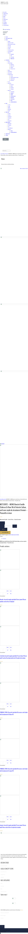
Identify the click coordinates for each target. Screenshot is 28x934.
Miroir (9, 70)
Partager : (1, 536)
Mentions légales (3, 915)
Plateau (12, 67)
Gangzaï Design (5, 13)
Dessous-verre (13, 68)
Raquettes (9, 118)
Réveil (12, 86)
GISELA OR (12, 54)
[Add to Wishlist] (2, 523)
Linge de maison (10, 74)
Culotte (9, 105)
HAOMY (12, 94)
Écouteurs (12, 84)
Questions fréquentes (4, 865)
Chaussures (9, 116)
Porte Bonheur (10, 51)
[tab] (15, 538)
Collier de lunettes (11, 50)
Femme (9, 113)
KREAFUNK (12, 97)
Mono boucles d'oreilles (15, 535)
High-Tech (9, 83)
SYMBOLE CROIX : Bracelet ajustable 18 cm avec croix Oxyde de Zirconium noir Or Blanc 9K (13, 713)
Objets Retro (10, 71)
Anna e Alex (5, 12)
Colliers (9, 48)
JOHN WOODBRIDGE (14, 102)
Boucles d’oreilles (10, 42)
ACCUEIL (7, 37)
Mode (1, 889)
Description (4, 538)
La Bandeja (2, 877)
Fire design (5, 22)
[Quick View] (4, 593)
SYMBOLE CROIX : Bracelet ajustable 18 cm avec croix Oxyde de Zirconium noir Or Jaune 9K (13, 770)
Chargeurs (12, 89)
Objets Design (10, 63)
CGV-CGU (2, 918)
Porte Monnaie (10, 128)
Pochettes (9, 125)
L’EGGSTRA (12, 57)
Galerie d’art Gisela (3, 891)
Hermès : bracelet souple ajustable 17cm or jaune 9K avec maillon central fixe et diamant (13, 600)
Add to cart (3, 529)
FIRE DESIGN (12, 99)
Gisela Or (7, 153)
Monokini (9, 109)
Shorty (9, 110)
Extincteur (12, 64)
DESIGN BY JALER (13, 96)
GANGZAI (12, 93)
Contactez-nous (3, 874)
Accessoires (12, 80)
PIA (11, 55)
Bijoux (4, 153)
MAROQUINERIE (8, 122)
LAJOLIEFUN (5, 23)
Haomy (4, 18)
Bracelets (9, 47)
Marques (9, 53)
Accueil (2, 153)
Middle (9, 107)
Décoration (2, 886)
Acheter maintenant (5, 532)
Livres (9, 81)
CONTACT (7, 135)
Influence (21, 910)
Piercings (9, 45)
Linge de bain (13, 79)
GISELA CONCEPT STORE (9, 38)
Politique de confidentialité (5, 912)
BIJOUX (7, 40)
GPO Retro (4, 15)
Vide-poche (12, 66)
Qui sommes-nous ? (3, 871)
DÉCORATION (7, 60)
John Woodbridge (5, 25)
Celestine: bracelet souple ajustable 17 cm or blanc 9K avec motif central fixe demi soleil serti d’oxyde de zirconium (13, 657)
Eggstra (4, 16)
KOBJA (12, 131)
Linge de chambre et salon (14, 77)
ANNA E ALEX (12, 58)
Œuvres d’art (10, 73)
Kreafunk (4, 20)
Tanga (9, 106)
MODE (6, 103)
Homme (9, 115)
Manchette (9, 123)
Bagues (9, 41)
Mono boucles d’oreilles (11, 44)
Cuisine (12, 76)
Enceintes (12, 87)
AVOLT (11, 100)
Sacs (8, 119)
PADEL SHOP (7, 112)
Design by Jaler (5, 19)
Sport (9, 61)
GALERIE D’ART (8, 133)
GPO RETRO (12, 92)
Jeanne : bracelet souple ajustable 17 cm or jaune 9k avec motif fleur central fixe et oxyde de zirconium (13, 826)
